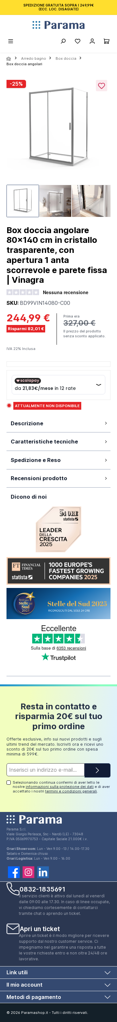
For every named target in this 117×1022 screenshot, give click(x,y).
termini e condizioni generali (71, 791)
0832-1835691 (42, 889)
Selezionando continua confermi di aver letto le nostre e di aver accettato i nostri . (61, 786)
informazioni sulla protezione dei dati (60, 786)
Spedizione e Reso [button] (36, 460)
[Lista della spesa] (77, 42)
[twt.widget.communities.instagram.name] (28, 872)
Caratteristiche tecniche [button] (44, 441)
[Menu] (11, 42)
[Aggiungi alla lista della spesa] (101, 85)
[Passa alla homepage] (58, 25)
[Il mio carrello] (106, 42)
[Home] (9, 59)
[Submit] (97, 770)
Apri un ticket (40, 929)
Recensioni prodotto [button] (39, 478)
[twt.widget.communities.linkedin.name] (43, 872)
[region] (58, 149)
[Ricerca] (63, 42)
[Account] (92, 42)
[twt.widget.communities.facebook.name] (13, 872)
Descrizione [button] (27, 423)
